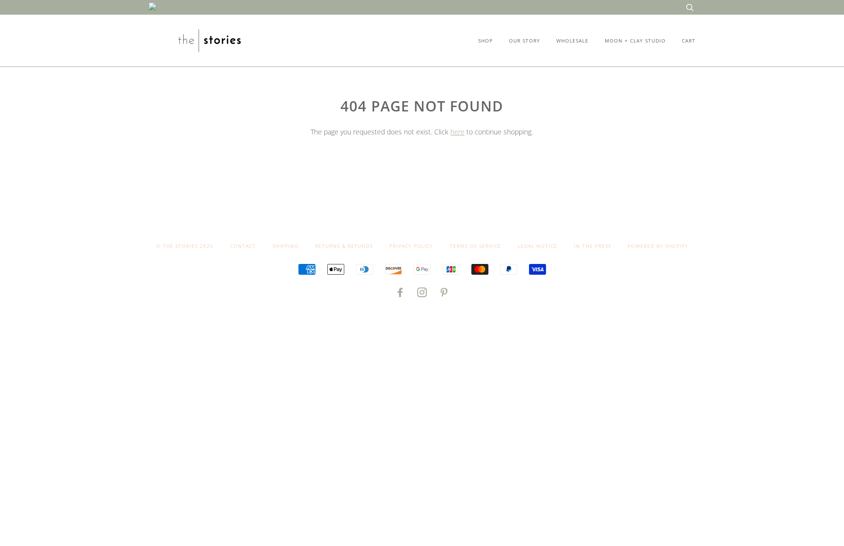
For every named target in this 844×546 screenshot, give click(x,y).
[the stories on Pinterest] (444, 294)
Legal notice (537, 245)
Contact (243, 245)
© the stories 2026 (184, 245)
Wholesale (572, 40)
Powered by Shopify (658, 245)
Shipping (285, 245)
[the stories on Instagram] (422, 294)
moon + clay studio (635, 40)
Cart (689, 40)
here (457, 131)
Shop (485, 40)
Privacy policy (411, 245)
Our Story (524, 40)
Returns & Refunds (344, 245)
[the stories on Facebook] (400, 294)
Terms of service (475, 245)
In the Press (592, 245)
